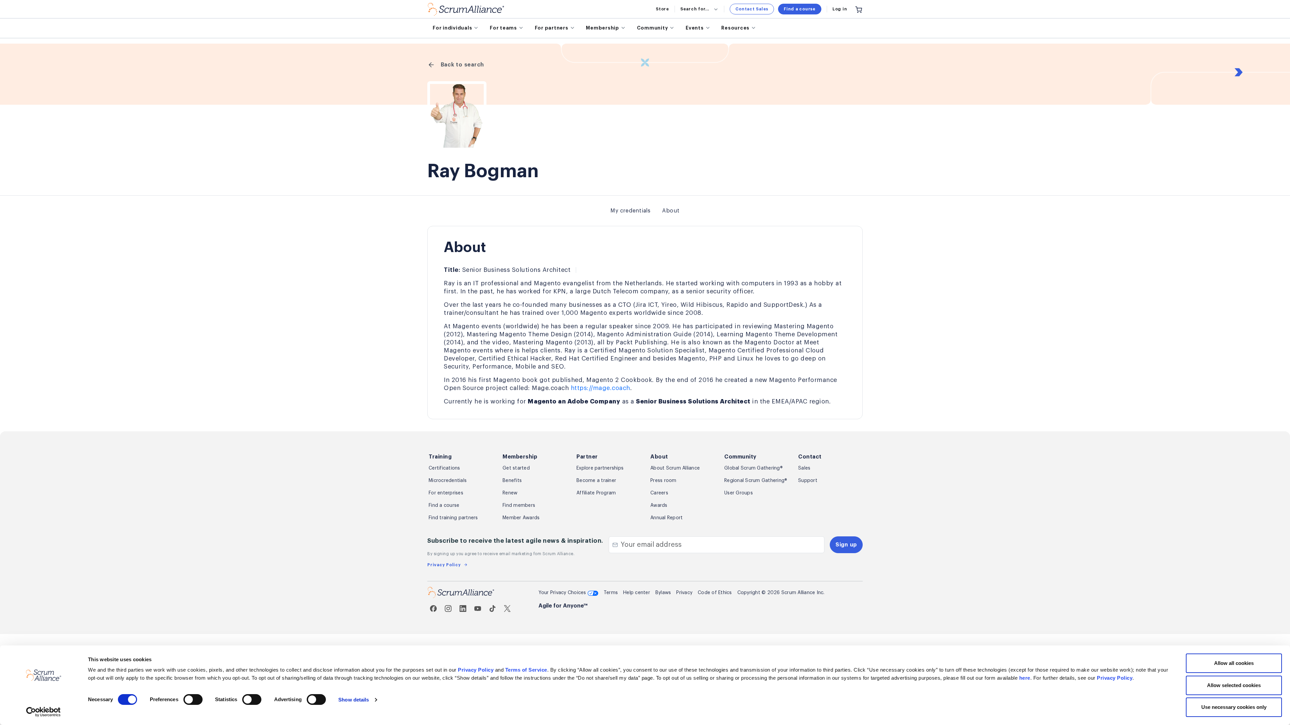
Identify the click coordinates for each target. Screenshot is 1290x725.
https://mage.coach (600, 388)
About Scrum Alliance (675, 468)
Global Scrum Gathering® (753, 468)
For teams (503, 28)
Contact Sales (751, 9)
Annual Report (666, 518)
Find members (519, 505)
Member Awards (521, 518)
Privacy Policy (475, 670)
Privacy (684, 592)
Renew (510, 493)
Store (662, 9)
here (1024, 678)
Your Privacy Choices (563, 592)
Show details (353, 700)
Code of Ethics (715, 592)
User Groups (738, 493)
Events (695, 28)
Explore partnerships (600, 468)
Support (807, 480)
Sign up (846, 544)
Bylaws (663, 592)
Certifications (444, 468)
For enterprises (446, 493)
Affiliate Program (596, 493)
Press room (663, 480)
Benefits (512, 480)
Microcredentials (448, 480)
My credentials (630, 210)
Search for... (694, 9)
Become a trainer (596, 480)
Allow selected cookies (1234, 685)
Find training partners (453, 518)
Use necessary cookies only (1233, 707)
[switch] (193, 699)
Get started (516, 468)
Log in (839, 9)
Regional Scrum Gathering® (755, 480)
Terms (611, 592)
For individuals (452, 28)
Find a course (800, 9)
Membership (602, 28)
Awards (659, 505)
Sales (804, 468)
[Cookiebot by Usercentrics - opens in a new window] (43, 712)
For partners (551, 28)
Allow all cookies (1234, 663)
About (671, 210)
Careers (659, 493)
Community (652, 28)
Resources (735, 28)
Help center (636, 592)
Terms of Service (526, 670)
